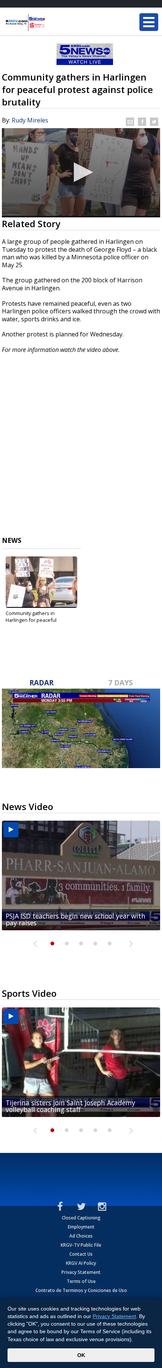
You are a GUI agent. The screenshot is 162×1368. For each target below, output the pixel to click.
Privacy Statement (81, 1272)
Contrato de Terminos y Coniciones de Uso (81, 1290)
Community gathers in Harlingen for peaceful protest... (31, 620)
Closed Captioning (81, 1218)
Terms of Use (81, 1281)
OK (81, 1355)
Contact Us (81, 1254)
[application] (81, 172)
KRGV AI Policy (81, 1263)
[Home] (51, 22)
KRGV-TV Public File (81, 1245)
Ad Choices (81, 1236)
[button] (81, 172)
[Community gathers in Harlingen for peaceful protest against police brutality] (41, 582)
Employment (81, 1227)
